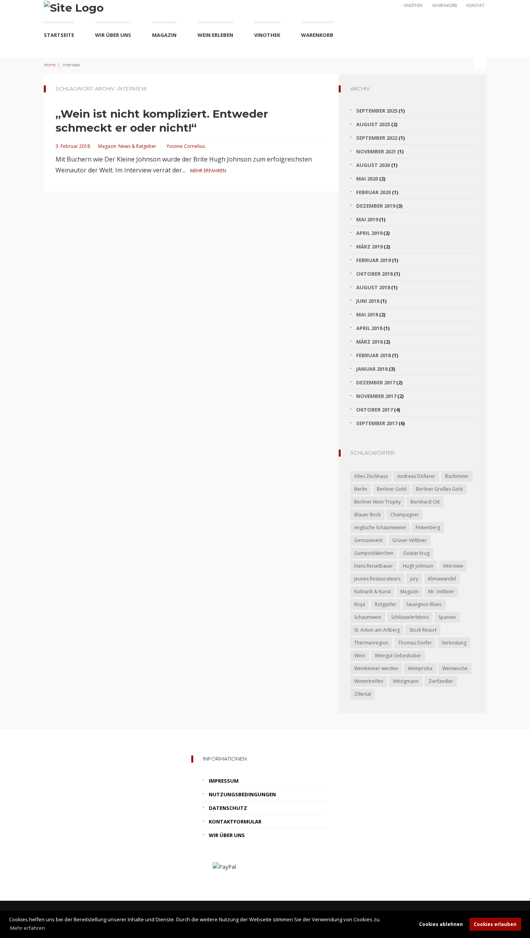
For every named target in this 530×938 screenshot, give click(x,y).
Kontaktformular (235, 821)
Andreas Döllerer (416, 476)
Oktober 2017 (374, 409)
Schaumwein (367, 617)
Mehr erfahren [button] (27, 927)
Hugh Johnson (418, 566)
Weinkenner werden (376, 668)
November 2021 (376, 151)
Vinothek (413, 5)
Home (49, 65)
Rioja (359, 604)
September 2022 (376, 137)
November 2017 (376, 396)
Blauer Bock (367, 514)
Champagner (404, 514)
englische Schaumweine (380, 527)
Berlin (360, 489)
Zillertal (362, 694)
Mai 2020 (367, 178)
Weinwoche (455, 668)
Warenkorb (444, 5)
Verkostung (454, 642)
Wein (359, 655)
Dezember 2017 (375, 382)
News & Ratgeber (137, 146)
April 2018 (369, 328)
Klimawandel (442, 578)
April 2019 (369, 232)
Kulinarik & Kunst (372, 591)
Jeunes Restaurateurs (377, 578)
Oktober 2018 (374, 273)
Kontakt (475, 5)
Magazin (164, 34)
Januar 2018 (372, 368)
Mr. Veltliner (441, 591)
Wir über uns (113, 34)
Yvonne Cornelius (185, 146)
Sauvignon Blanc (424, 604)
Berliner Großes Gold (439, 489)
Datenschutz (228, 807)
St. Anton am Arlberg (377, 630)
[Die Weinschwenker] (74, 7)
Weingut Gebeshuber (398, 655)
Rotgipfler (386, 604)
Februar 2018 (373, 355)
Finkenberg (428, 527)
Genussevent (368, 540)
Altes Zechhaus (371, 476)
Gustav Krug (416, 553)
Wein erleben (215, 34)
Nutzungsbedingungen (242, 794)
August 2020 (373, 165)
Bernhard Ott (425, 502)
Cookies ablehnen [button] (441, 924)
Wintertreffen (368, 681)
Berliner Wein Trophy (377, 502)
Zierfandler (440, 681)
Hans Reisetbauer (373, 566)
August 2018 (373, 287)
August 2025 (373, 124)
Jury (414, 578)
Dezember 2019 (375, 205)
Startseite (59, 34)
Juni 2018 (367, 300)
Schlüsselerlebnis (410, 617)
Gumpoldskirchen (373, 553)
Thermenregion (371, 642)
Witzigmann (406, 681)
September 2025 (376, 110)
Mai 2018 (367, 314)
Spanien (447, 617)
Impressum (224, 780)
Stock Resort (422, 630)
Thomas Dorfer (415, 642)
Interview (453, 566)
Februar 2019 (373, 260)
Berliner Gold (391, 489)
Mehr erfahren (208, 170)
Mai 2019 (367, 219)
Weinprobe (420, 668)
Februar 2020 (373, 192)
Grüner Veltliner (409, 540)
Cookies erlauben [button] (495, 924)
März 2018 (369, 341)
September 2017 (376, 423)
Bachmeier (457, 476)
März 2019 (369, 246)
